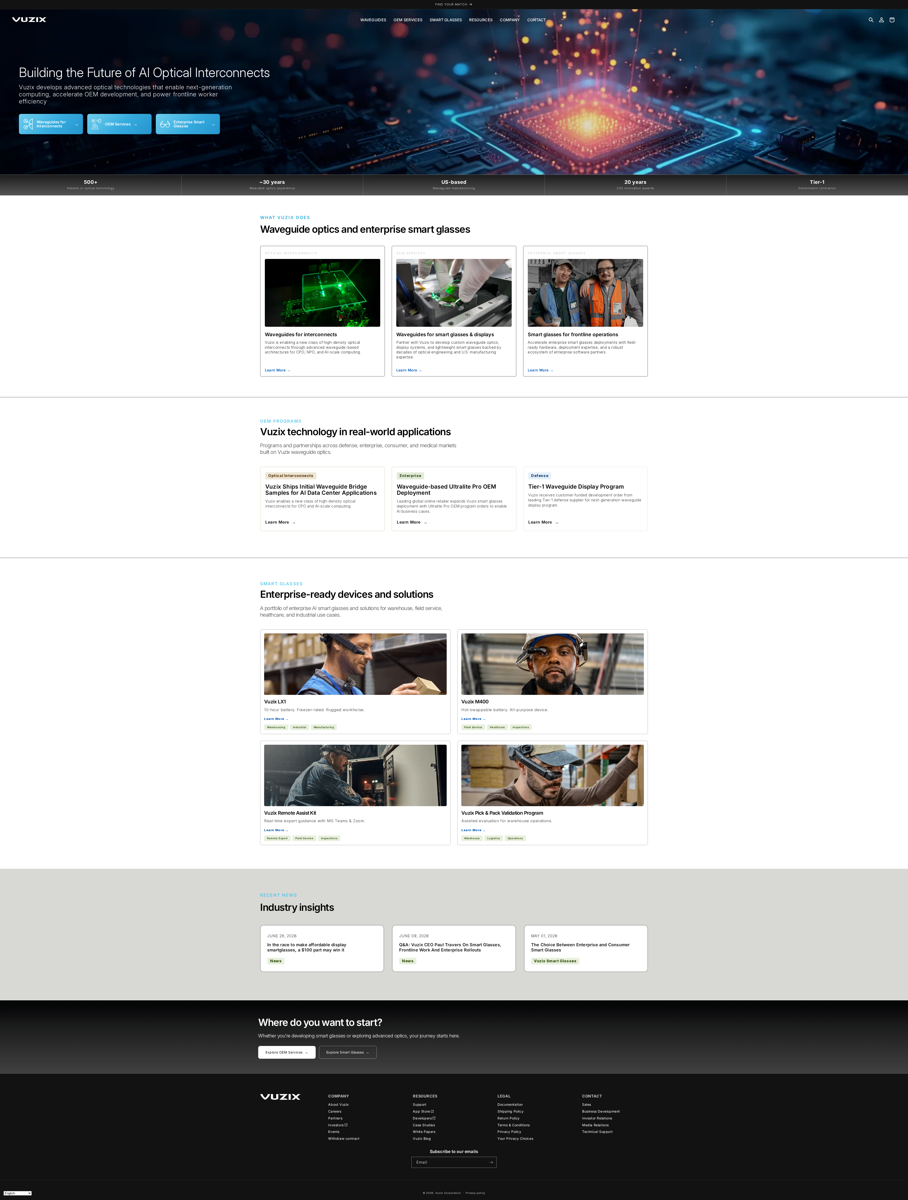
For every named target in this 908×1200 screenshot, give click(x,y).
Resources (481, 20)
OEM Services (407, 20)
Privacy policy (475, 1193)
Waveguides (373, 20)
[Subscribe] (491, 1162)
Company (510, 20)
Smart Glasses (446, 20)
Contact (536, 20)
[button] (871, 20)
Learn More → (278, 370)
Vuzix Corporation (448, 1193)
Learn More (280, 522)
